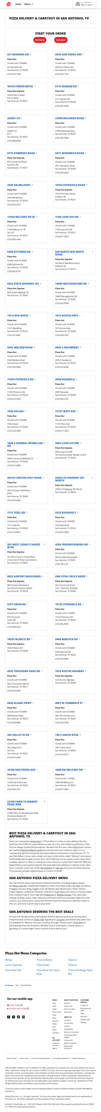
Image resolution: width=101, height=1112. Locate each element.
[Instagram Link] (24, 1016)
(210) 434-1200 (14, 74)
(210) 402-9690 (62, 137)
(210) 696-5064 (62, 172)
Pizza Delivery (44, 959)
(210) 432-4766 (62, 722)
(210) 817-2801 (62, 789)
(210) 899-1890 (14, 239)
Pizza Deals (43, 965)
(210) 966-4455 (62, 624)
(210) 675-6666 (14, 757)
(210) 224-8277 (62, 754)
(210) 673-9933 (14, 399)
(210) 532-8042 (62, 367)
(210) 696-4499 (62, 658)
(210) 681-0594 (62, 106)
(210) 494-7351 (14, 789)
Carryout (61, 39)
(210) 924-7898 (62, 532)
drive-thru (78, 922)
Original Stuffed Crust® (31, 850)
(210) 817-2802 (62, 236)
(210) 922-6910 (14, 204)
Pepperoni (49, 894)
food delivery (46, 868)
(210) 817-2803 (14, 465)
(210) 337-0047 (14, 335)
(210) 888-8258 (14, 140)
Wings (8, 959)
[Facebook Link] (9, 1016)
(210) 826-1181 (62, 74)
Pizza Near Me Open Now (48, 972)
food (76, 847)
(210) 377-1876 (62, 430)
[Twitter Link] (14, 1016)
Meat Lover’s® (19, 886)
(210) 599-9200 (14, 690)
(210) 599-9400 (14, 367)
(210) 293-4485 (14, 500)
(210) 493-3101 (62, 399)
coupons (61, 919)
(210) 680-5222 (14, 627)
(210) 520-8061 (14, 532)
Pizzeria (72, 965)
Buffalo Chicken (64, 894)
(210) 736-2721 (62, 564)
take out (59, 868)
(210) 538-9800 (14, 722)
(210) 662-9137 (14, 271)
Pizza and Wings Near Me (80, 972)
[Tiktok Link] (19, 1016)
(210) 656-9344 (62, 303)
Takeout (72, 959)
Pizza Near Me (13, 970)
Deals (18, 4)
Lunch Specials (13, 965)
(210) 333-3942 (14, 430)
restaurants (35, 841)
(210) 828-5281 (62, 335)
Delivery (39, 39)
